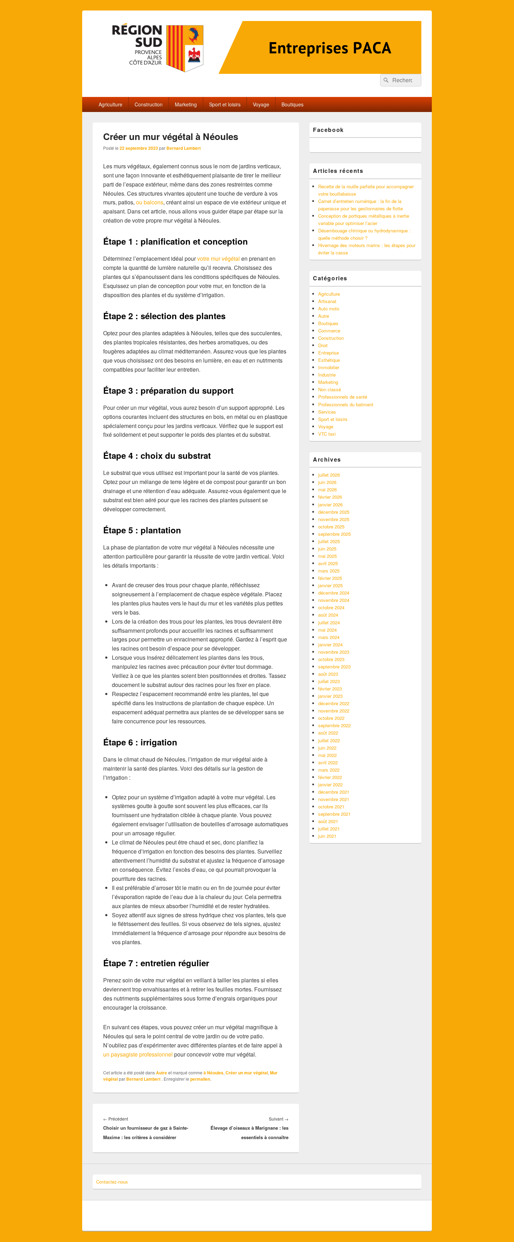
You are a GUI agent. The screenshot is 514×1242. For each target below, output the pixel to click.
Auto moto (328, 308)
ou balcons (149, 202)
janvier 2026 (330, 504)
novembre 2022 (333, 710)
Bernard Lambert (183, 148)
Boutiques (292, 104)
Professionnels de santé (342, 396)
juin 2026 (327, 482)
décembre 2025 (333, 511)
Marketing (186, 104)
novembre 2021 (333, 799)
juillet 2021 (329, 828)
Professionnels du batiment (345, 404)
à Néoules (213, 1072)
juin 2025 (327, 548)
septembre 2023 (334, 666)
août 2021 (328, 821)
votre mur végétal (218, 258)
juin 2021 (327, 836)
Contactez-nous (112, 1181)
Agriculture (110, 104)
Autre (161, 1072)
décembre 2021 (333, 791)
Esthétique (329, 360)
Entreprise (328, 352)
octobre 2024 (331, 607)
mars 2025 (329, 570)
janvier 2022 (330, 784)
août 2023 (328, 674)
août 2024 (328, 614)
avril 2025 (328, 563)
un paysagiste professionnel (138, 1054)
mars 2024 (329, 637)
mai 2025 (327, 556)
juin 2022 (327, 747)
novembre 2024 (333, 600)
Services (327, 411)
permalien (200, 1079)
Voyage (261, 104)
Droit (323, 345)
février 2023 (330, 688)
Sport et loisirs (225, 104)
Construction (149, 104)
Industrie (327, 374)
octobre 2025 (331, 526)
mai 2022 (327, 755)
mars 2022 (329, 769)
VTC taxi (327, 433)
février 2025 (330, 578)
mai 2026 (327, 489)
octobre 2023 (331, 659)
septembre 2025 (334, 534)
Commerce (329, 330)
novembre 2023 (333, 651)
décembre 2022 (333, 703)
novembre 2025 (333, 519)
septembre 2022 (334, 725)
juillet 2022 (329, 740)
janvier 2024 (330, 644)
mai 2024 (327, 629)
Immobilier (328, 367)
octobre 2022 (331, 718)
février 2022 (330, 777)
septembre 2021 (334, 814)
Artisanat (327, 301)
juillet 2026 (329, 474)
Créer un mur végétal (247, 1072)
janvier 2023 (330, 696)
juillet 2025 (329, 541)
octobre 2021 (331, 806)
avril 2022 (328, 762)
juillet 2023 (329, 681)
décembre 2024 (333, 592)
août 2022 (328, 732)
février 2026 (330, 496)
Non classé (329, 389)
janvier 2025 (330, 585)
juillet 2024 (329, 622)
